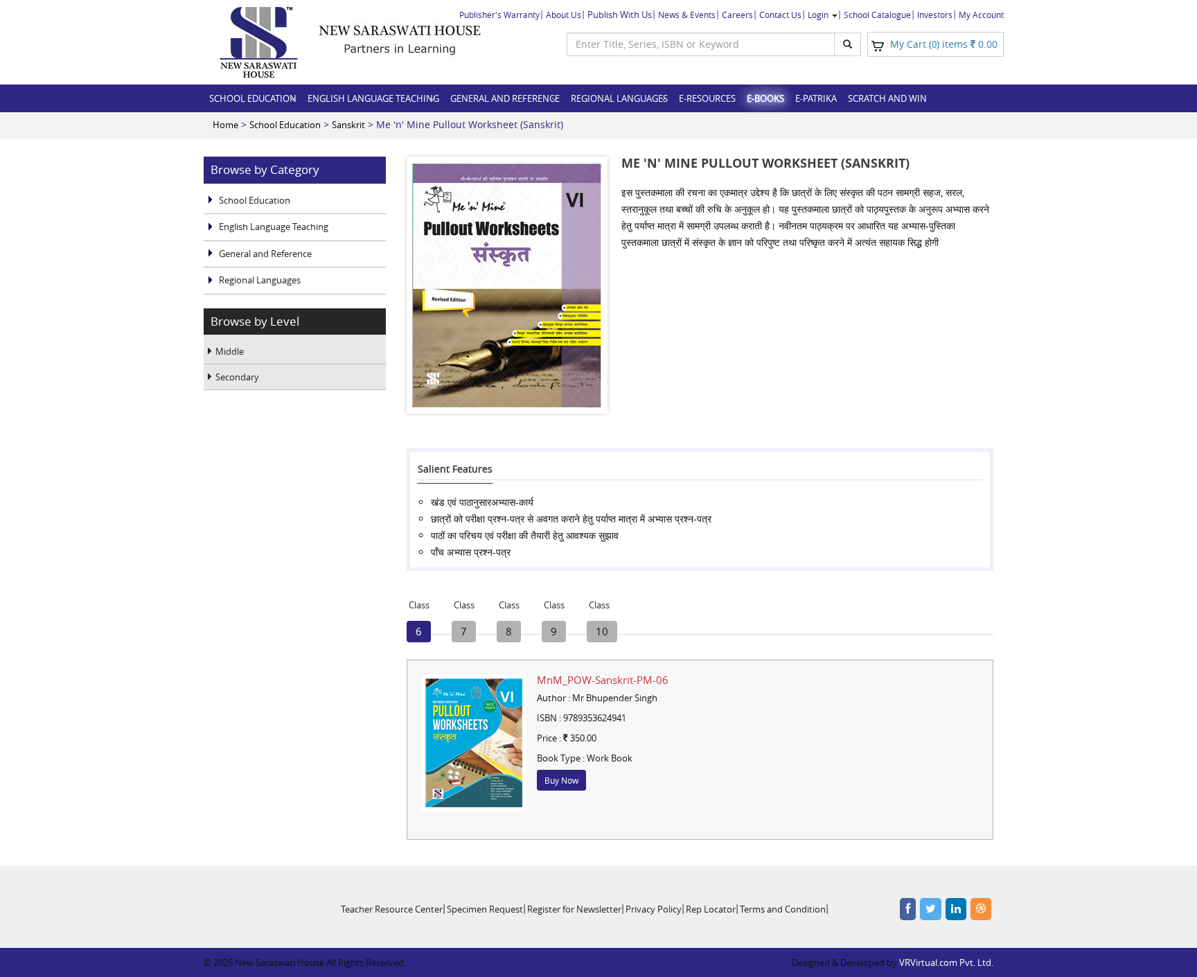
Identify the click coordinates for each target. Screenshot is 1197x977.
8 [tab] (509, 629)
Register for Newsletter (574, 909)
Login (819, 14)
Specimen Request (485, 909)
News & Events (687, 14)
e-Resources (707, 98)
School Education (252, 98)
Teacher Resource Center (392, 909)
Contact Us (780, 14)
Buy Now (561, 780)
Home (225, 124)
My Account (981, 14)
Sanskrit (348, 124)
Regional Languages (619, 98)
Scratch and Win (887, 98)
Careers (737, 14)
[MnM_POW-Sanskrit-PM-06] (473, 742)
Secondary (237, 377)
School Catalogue (877, 14)
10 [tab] (599, 629)
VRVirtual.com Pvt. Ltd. (946, 962)
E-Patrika (816, 98)
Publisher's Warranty (499, 14)
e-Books (765, 98)
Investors (934, 14)
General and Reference (505, 98)
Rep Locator (711, 909)
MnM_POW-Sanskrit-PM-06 (602, 680)
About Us (563, 14)
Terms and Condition (783, 909)
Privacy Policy (654, 909)
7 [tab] (464, 629)
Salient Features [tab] (455, 468)
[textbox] (701, 44)
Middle (229, 351)
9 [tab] (554, 629)
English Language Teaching (373, 98)
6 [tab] (419, 629)
